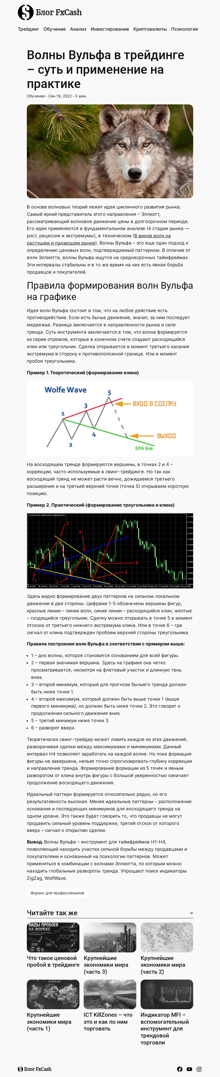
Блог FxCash (59, 12)
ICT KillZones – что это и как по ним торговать (108, 1021)
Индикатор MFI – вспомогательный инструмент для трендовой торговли (165, 1028)
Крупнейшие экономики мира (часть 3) (106, 965)
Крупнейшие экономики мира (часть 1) (49, 1021)
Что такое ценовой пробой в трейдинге (53, 961)
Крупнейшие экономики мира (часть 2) (163, 965)
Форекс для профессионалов (57, 893)
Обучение (36, 96)
